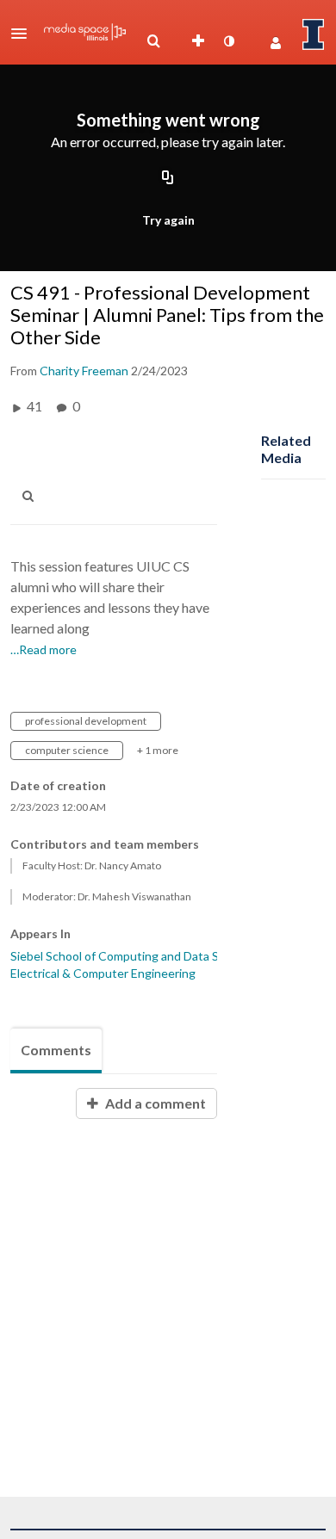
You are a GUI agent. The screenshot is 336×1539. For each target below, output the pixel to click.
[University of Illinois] (313, 34)
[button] (24, 34)
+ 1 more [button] (157, 750)
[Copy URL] (168, 179)
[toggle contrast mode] (228, 41)
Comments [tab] (56, 1049)
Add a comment (154, 1103)
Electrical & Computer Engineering (103, 973)
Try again (168, 220)
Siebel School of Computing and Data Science (132, 956)
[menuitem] (153, 41)
